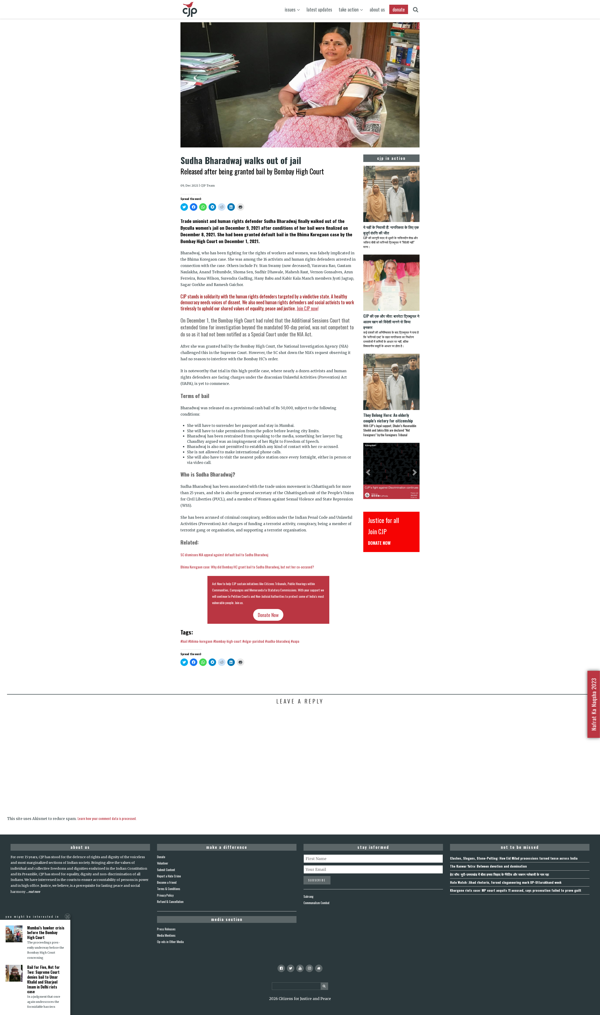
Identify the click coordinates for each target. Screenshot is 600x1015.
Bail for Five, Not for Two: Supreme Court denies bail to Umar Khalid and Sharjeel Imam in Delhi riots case (43, 979)
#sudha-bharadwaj (277, 641)
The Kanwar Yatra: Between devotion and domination (488, 866)
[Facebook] (281, 968)
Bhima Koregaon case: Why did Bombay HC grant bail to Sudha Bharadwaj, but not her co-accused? (247, 566)
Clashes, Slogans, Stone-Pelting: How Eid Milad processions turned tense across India (514, 858)
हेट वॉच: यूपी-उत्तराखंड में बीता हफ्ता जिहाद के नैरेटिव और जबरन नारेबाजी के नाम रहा (499, 874)
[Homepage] (318, 968)
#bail (183, 641)
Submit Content (166, 869)
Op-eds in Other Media (170, 941)
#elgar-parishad (253, 641)
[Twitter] (290, 968)
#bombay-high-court (227, 641)
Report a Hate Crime (169, 876)
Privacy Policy (165, 895)
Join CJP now (307, 308)
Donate (161, 856)
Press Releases (166, 929)
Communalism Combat (317, 902)
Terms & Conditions (168, 888)
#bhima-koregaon (200, 641)
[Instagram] (309, 968)
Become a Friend (166, 882)
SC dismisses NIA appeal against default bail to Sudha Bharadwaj (224, 554)
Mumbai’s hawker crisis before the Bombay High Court (45, 932)
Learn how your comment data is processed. (107, 818)
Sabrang (308, 896)
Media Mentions (166, 935)
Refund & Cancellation (170, 901)
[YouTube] (300, 968)
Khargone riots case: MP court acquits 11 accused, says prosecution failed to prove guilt (515, 890)
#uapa (295, 641)
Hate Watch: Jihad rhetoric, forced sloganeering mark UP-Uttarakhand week (505, 882)
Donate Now (268, 614)
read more (34, 891)
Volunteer (162, 863)
